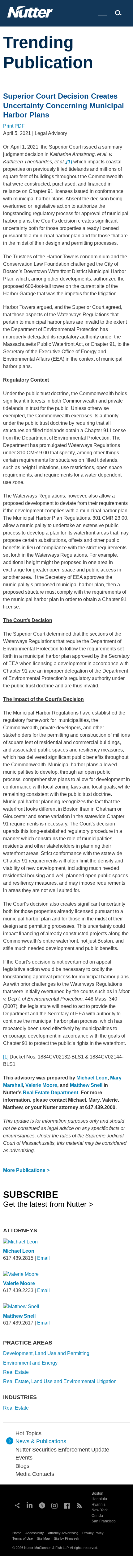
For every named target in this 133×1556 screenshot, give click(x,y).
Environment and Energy (30, 1363)
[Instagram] (54, 1504)
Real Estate (16, 1372)
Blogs (22, 1466)
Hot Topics (28, 1433)
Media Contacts (34, 1474)
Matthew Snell (19, 1316)
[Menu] (102, 13)
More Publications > (26, 1170)
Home (16, 1533)
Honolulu (99, 1499)
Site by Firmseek (66, 1538)
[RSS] (79, 1504)
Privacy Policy (93, 1533)
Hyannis (98, 1504)
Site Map (43, 1538)
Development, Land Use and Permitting (46, 1353)
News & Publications (40, 1441)
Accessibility (34, 1533)
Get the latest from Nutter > (48, 1199)
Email (43, 1258)
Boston (97, 1493)
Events (23, 1458)
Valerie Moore (19, 1283)
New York (100, 1510)
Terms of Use (22, 1538)
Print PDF (14, 126)
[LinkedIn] (29, 1504)
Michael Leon (18, 1251)
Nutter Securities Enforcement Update (62, 1450)
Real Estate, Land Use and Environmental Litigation (60, 1381)
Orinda (97, 1515)
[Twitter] (42, 1504)
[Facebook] (66, 1504)
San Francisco (104, 1521)
